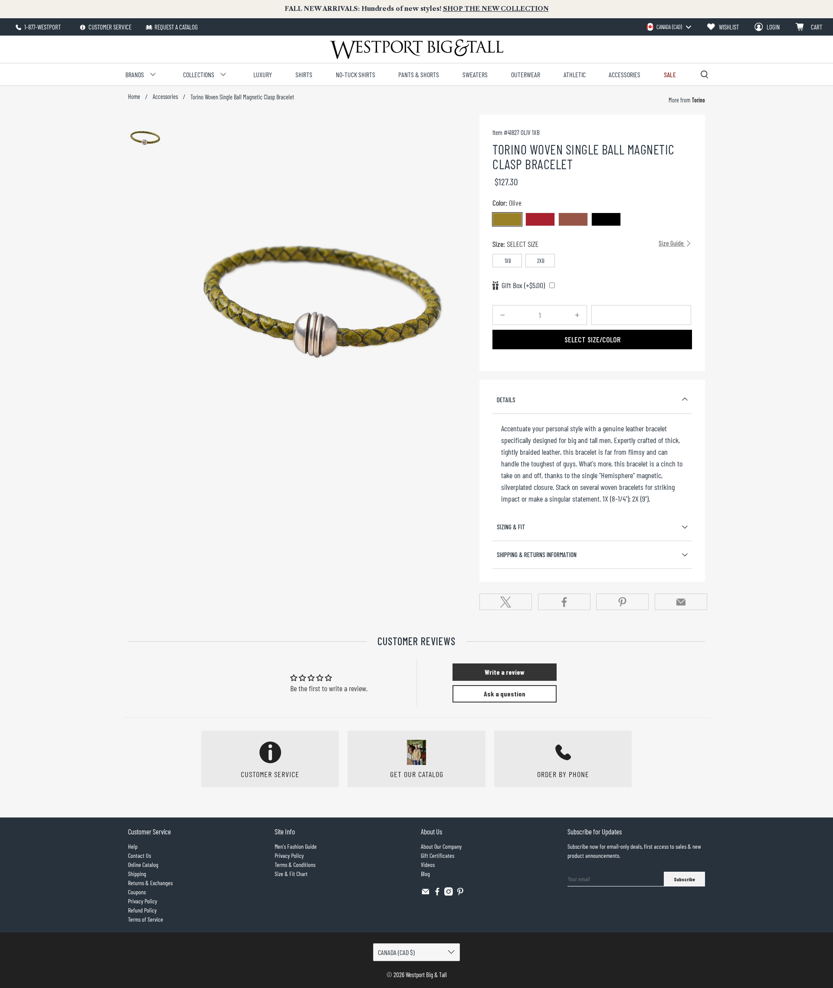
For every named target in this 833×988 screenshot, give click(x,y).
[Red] (540, 219)
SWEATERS (475, 74)
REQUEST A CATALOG (176, 27)
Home (134, 97)
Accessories (165, 97)
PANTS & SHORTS (418, 74)
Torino (697, 100)
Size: (588, 244)
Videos (428, 864)
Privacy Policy (142, 901)
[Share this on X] (505, 602)
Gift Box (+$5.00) (523, 285)
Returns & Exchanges (150, 882)
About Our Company (441, 846)
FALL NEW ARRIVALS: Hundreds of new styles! (417, 9)
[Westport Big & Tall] (416, 49)
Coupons (137, 892)
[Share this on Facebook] (564, 602)
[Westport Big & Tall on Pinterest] (460, 893)
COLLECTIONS (198, 74)
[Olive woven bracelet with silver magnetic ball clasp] (324, 280)
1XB (508, 260)
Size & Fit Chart (291, 873)
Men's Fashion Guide (296, 846)
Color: (506, 202)
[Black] (606, 219)
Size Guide (672, 243)
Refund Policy (142, 910)
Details (506, 400)
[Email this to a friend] (681, 602)
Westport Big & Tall (426, 974)
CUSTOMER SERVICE (109, 27)
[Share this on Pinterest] (622, 602)
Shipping (137, 873)
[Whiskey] (573, 219)
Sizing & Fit (511, 527)
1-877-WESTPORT (42, 27)
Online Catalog (143, 864)
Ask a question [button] (504, 693)
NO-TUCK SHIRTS (355, 74)
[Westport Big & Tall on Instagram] (448, 893)
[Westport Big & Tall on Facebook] (437, 893)
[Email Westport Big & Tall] (425, 893)
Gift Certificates (437, 855)
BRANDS (134, 74)
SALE (670, 74)
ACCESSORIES (624, 74)
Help (133, 846)
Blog (425, 873)
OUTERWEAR (525, 74)
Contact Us (139, 855)
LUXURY (262, 74)
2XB (540, 260)
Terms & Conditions (295, 864)
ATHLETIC (575, 74)
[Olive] (507, 219)
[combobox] (668, 27)
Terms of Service (145, 919)
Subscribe (684, 879)
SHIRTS (303, 74)
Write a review (505, 672)
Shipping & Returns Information (537, 554)
